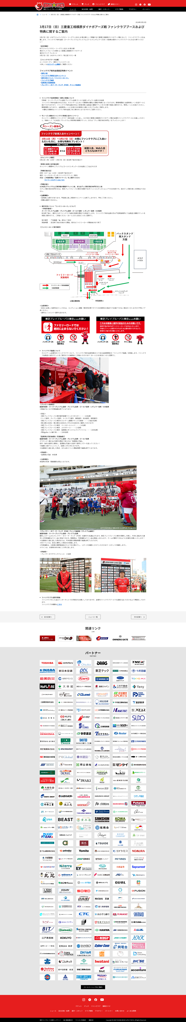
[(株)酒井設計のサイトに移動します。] (120, 975)
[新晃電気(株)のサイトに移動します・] (138, 912)
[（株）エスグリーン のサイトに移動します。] (138, 771)
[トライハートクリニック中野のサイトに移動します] (83, 825)
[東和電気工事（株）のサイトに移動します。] (102, 677)
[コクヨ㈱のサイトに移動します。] (65, 936)
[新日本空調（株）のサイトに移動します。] (65, 669)
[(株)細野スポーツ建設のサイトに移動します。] (47, 944)
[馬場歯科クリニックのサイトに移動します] (138, 818)
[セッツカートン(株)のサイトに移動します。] (83, 928)
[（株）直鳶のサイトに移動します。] (120, 841)
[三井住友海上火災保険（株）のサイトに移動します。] (120, 669)
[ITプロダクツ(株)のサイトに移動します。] (138, 881)
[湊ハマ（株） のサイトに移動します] (47, 810)
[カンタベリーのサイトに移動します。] (65, 661)
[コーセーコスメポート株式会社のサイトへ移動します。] (120, 833)
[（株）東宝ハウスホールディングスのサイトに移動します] (102, 810)
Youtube (149, 5)
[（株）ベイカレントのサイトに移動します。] (138, 865)
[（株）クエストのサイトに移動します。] (83, 692)
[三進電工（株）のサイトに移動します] (47, 763)
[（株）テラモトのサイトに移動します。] (102, 732)
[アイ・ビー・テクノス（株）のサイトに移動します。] (83, 724)
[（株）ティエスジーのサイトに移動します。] (83, 708)
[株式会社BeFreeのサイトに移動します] (138, 810)
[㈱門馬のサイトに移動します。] (138, 944)
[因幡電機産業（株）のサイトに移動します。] (47, 669)
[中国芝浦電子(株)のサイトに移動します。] (120, 904)
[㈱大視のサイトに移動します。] (47, 960)
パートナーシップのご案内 (93, 987)
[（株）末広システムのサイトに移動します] (138, 825)
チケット (75, 4)
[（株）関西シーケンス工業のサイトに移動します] (120, 755)
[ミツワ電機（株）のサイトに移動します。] (65, 873)
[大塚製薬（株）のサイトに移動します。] (83, 661)
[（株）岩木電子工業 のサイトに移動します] (83, 778)
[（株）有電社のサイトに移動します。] (47, 716)
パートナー (146, 9)
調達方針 (91, 1020)
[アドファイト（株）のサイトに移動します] (102, 833)
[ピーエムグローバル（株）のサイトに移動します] (65, 755)
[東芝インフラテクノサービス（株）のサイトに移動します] (83, 771)
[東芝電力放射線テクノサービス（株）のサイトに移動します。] (120, 661)
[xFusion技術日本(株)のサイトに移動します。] (138, 889)
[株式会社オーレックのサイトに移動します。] (83, 857)
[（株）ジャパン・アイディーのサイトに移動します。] (102, 763)
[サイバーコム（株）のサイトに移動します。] (102, 944)
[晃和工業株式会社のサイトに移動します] (120, 818)
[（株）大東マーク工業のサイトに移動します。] (83, 739)
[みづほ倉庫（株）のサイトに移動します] (120, 810)
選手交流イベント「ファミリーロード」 (55, 78)
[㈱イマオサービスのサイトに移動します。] (83, 920)
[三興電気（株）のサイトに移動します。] (47, 700)
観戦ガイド (115, 4)
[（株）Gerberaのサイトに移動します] (83, 833)
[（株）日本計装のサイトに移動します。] (47, 755)
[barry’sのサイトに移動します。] (120, 747)
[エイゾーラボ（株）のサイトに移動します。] (47, 889)
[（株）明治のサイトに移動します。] (102, 661)
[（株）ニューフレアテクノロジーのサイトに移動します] (47, 685)
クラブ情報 (119, 9)
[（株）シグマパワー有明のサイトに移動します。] (120, 716)
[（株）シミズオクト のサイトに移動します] (65, 794)
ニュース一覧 (93, 617)
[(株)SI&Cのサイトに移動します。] (102, 967)
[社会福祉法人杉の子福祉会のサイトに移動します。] (83, 881)
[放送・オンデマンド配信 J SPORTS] (102, 637)
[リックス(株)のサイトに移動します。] (83, 904)
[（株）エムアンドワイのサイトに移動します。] (120, 873)
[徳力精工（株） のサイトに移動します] (83, 810)
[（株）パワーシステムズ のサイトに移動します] (83, 786)
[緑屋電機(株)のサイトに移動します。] (83, 960)
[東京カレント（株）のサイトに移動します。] (65, 724)
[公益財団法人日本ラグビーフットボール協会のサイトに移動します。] (47, 637)
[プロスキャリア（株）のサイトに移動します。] (65, 739)
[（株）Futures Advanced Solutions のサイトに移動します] (138, 802)
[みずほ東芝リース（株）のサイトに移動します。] (138, 732)
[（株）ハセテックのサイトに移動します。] (120, 708)
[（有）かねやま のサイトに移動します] (83, 802)
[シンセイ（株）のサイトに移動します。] (65, 881)
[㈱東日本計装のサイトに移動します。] (138, 936)
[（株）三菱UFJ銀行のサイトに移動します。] (65, 716)
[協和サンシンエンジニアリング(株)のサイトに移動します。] (83, 936)
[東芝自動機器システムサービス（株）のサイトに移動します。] (102, 739)
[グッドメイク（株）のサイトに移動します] (47, 833)
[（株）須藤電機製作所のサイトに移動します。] (138, 716)
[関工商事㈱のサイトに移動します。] (138, 920)
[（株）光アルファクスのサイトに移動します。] (83, 669)
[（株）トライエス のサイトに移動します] (120, 849)
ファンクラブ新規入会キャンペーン (53, 75)
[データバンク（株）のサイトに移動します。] (65, 857)
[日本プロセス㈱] (102, 920)
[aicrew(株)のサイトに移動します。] (65, 975)
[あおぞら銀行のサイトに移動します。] (102, 912)
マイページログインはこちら (54, 180)
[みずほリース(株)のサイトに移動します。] (102, 975)
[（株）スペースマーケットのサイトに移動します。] (65, 747)
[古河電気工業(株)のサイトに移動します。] (120, 967)
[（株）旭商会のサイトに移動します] (102, 825)
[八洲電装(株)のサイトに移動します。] (47, 967)
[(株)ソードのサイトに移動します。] (83, 889)
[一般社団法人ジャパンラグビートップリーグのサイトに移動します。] (65, 637)
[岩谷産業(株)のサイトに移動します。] (102, 960)
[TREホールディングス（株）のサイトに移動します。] (102, 865)
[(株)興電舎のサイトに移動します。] (120, 944)
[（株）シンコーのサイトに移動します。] (120, 724)
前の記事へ (48, 617)
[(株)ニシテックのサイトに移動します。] (65, 960)
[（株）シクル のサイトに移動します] (65, 778)
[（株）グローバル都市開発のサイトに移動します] (120, 825)
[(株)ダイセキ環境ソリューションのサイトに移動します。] (65, 928)
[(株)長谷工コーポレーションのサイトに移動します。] (120, 960)
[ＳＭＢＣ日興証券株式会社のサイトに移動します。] (102, 873)
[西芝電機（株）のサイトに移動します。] (47, 747)
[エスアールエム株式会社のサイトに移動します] (47, 818)
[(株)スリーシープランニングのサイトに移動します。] (83, 873)
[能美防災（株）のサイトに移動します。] (47, 677)
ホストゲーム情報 (53, 64)
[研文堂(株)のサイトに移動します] (47, 771)
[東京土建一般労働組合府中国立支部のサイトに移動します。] (102, 849)
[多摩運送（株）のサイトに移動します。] (83, 732)
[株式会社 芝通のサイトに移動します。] (102, 897)
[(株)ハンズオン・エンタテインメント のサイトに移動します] (138, 778)
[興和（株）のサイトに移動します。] (83, 677)
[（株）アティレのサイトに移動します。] (138, 841)
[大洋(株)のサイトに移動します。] (47, 975)
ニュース (73, 9)
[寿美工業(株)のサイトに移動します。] (47, 897)
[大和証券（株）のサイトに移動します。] (120, 865)
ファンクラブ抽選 (47, 80)
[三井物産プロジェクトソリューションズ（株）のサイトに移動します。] (65, 912)
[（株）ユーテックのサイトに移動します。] (83, 716)
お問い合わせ (119, 1011)
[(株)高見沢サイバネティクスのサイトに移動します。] (83, 975)
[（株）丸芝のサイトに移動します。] (47, 873)
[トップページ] (49, 3)
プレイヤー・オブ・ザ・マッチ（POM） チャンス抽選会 (61, 85)
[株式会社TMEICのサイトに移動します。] (138, 661)
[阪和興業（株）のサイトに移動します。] (102, 928)
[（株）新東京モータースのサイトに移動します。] (83, 700)
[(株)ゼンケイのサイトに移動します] (120, 763)
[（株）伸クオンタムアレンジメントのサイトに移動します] (102, 755)
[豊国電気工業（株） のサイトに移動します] (138, 786)
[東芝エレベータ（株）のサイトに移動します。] (83, 685)
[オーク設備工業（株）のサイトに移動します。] (65, 700)
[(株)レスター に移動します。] (120, 732)
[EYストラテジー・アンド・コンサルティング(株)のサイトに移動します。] (83, 865)
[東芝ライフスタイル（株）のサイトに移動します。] (138, 857)
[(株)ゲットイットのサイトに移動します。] (120, 889)
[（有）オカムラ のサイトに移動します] (83, 794)
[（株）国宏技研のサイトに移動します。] (102, 700)
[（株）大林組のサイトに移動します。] (65, 685)
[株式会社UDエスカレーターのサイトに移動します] (65, 825)
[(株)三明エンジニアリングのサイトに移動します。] (138, 975)
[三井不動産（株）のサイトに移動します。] (120, 685)
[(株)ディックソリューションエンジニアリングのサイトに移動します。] (138, 960)
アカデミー (132, 9)
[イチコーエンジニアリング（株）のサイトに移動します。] (47, 708)
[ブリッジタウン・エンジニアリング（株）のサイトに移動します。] (47, 881)
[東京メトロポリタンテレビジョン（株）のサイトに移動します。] (138, 677)
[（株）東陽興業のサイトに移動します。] (102, 724)
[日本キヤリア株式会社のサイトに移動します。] (120, 677)
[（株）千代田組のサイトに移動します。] (138, 669)
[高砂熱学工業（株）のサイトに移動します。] (138, 700)
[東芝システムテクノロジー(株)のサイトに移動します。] (65, 889)
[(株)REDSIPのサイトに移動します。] (102, 936)
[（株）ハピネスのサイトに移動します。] (138, 708)
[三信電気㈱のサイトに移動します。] (120, 928)
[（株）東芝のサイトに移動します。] (47, 661)
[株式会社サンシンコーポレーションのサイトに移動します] (102, 818)
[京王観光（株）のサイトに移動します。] (120, 692)
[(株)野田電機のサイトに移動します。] (65, 897)
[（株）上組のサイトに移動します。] (47, 865)
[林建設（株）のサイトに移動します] (83, 755)
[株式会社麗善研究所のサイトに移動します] (65, 818)
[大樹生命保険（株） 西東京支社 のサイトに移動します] (47, 786)
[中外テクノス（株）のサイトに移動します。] (65, 677)
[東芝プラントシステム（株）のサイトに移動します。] (83, 747)
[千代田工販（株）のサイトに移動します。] (120, 700)
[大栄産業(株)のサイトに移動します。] (83, 897)
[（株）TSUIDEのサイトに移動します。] (102, 841)
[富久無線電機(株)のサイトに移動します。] (102, 904)
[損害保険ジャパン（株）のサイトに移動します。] (102, 685)
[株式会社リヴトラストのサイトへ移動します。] (138, 833)
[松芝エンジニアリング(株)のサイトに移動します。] (47, 912)
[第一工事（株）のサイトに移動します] (138, 755)
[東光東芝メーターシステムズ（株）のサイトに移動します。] (102, 716)
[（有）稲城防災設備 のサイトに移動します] (120, 778)
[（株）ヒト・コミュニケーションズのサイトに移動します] (47, 692)
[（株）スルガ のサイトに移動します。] (102, 771)
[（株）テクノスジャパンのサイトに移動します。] (47, 920)
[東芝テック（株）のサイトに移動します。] (102, 669)
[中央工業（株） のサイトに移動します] (47, 802)
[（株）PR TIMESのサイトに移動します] (120, 857)
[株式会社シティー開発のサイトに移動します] (47, 825)
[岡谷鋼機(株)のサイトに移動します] (83, 763)
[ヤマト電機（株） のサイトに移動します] (65, 810)
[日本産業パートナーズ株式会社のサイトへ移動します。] (47, 841)
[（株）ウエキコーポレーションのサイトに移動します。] (65, 732)
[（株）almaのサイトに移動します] (65, 841)
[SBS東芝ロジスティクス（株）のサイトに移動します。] (47, 724)
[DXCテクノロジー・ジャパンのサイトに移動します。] (102, 692)
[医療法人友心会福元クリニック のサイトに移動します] (120, 794)
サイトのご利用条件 (81, 1020)
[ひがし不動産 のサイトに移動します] (138, 794)
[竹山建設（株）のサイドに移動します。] (47, 849)
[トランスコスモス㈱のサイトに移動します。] (65, 952)
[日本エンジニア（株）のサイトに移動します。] (138, 747)
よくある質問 (131, 1011)
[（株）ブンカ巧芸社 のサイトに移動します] (102, 802)
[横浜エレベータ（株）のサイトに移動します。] (65, 708)
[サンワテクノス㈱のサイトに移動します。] (120, 920)
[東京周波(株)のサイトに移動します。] (47, 904)
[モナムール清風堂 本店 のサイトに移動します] (120, 771)
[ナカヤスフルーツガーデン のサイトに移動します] (102, 778)
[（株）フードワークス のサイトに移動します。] (138, 692)
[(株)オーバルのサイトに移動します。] (120, 881)
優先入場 (44, 73)
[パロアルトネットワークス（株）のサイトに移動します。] (65, 849)
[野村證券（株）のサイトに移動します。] (138, 849)
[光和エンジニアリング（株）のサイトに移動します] (65, 763)
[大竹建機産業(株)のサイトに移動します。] (120, 912)
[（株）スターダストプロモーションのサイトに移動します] (102, 857)
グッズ (86, 4)
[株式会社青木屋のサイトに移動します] (83, 818)
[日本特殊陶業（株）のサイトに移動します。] (65, 865)
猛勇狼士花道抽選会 (48, 82)
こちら (59, 604)
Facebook (145, 5)
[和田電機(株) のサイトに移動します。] (65, 904)
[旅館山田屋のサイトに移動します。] (83, 841)
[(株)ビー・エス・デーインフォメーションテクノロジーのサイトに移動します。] (47, 928)
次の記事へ (138, 617)
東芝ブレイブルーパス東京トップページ (50, 1020)
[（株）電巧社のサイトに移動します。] (47, 732)
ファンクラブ (100, 4)
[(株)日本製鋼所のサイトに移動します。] (120, 936)
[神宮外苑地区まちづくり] (138, 637)
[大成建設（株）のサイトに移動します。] (47, 857)
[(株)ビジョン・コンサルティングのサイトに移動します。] (138, 952)
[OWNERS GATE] (120, 637)
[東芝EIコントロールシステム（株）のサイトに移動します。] (138, 724)
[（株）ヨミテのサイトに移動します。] (83, 849)
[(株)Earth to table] (138, 904)
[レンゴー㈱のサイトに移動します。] (138, 928)
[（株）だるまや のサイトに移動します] (102, 794)
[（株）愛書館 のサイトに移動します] (47, 778)
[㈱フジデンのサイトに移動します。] (65, 920)
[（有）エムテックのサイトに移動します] (65, 833)
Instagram (136, 5)
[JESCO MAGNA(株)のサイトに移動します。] (138, 897)
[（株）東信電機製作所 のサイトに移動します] (120, 786)
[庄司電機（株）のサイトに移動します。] (102, 708)
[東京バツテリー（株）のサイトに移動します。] (65, 692)
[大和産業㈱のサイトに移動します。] (83, 952)
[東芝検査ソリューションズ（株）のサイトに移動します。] (120, 739)
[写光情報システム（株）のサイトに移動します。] (102, 747)
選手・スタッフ (103, 9)
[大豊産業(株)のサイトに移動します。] (102, 889)
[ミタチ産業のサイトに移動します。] (47, 952)
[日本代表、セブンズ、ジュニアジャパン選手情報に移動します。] (84, 637)
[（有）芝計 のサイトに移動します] (102, 786)
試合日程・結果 (87, 9)
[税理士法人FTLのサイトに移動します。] (102, 881)
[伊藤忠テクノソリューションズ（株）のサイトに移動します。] (83, 912)
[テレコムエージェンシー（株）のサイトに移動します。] (138, 873)
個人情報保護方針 (68, 1020)
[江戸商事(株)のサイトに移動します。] (47, 936)
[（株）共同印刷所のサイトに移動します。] (138, 739)
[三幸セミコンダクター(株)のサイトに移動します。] (83, 944)
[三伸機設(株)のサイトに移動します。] (120, 897)
